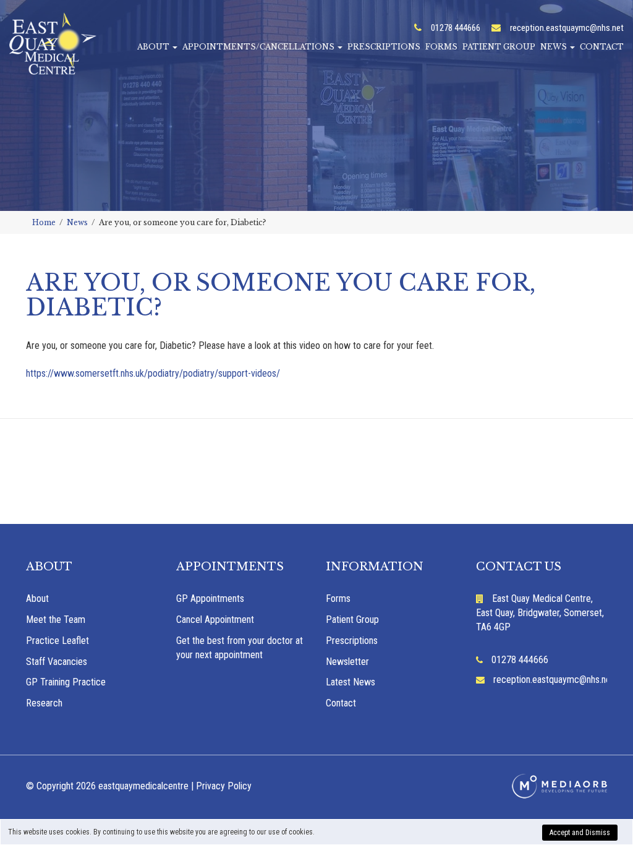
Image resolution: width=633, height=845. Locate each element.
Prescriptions (383, 46)
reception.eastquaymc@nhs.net (567, 27)
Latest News (350, 682)
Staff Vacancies (56, 661)
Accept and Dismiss (580, 832)
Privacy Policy (224, 786)
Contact (602, 46)
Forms (441, 46)
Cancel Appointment (215, 619)
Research (44, 703)
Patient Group (498, 46)
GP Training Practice (66, 682)
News (554, 46)
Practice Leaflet (57, 640)
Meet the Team (55, 619)
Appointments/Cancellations (259, 46)
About (154, 46)
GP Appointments (210, 598)
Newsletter (347, 661)
